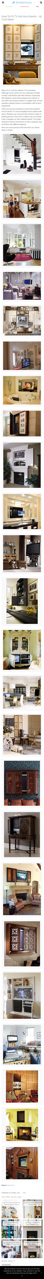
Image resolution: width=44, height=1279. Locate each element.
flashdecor (11, 1185)
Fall (37, 6)
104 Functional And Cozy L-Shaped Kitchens (11, 1243)
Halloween (8, 6)
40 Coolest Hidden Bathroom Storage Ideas (32, 1203)
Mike (24, 1193)
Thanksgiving (24, 6)
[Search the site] (41, 2)
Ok (22, 1276)
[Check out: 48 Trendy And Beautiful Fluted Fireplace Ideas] (33, 1228)
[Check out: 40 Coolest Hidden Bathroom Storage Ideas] (33, 1209)
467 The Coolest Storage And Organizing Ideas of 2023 (11, 1203)
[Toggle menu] (3, 2)
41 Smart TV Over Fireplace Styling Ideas (32, 1243)
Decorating (6, 1265)
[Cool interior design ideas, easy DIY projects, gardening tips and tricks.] (22, 4)
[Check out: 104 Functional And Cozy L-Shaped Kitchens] (11, 1248)
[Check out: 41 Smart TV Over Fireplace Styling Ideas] (33, 1248)
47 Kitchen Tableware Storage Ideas (11, 1223)
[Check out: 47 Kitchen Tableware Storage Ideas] (11, 1228)
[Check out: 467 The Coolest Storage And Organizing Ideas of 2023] (11, 1209)
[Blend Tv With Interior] (22, 84)
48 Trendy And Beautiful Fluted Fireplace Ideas (32, 1223)
